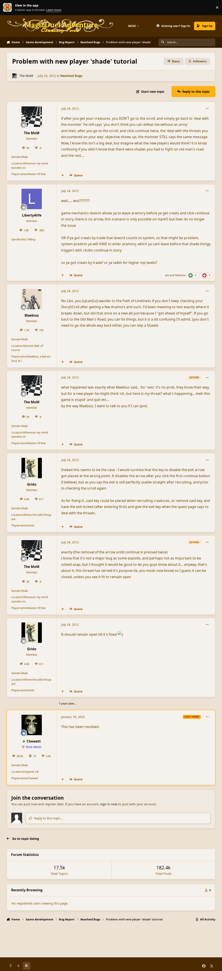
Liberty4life (31, 215)
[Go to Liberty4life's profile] (31, 199)
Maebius (31, 315)
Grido (31, 484)
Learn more (8, 7)
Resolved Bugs (71, 76)
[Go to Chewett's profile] (31, 725)
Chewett (34, 741)
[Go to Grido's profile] (31, 468)
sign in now (108, 804)
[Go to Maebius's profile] (31, 299)
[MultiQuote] (62, 175)
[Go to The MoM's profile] (14, 75)
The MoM (26, 76)
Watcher (180, 275)
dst (167, 275)
